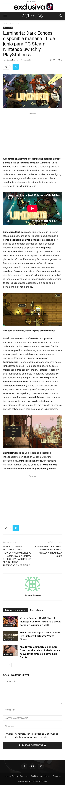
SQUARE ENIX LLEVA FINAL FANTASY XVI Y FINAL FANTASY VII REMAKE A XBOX (48, 551)
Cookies (34, 776)
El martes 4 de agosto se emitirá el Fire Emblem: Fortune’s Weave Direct (40, 636)
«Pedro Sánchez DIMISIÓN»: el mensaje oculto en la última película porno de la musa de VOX (40, 621)
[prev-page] (5, 665)
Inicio (5, 23)
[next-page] (10, 665)
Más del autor (37, 610)
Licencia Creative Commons (16, 776)
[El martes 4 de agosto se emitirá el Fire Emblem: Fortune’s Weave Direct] (10, 636)
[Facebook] (24, 766)
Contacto (56, 776)
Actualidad (14, 23)
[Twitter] (16, 67)
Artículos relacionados (16, 610)
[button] (5, 16)
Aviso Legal (45, 776)
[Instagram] (32, 766)
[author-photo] (32, 591)
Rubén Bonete (12, 60)
